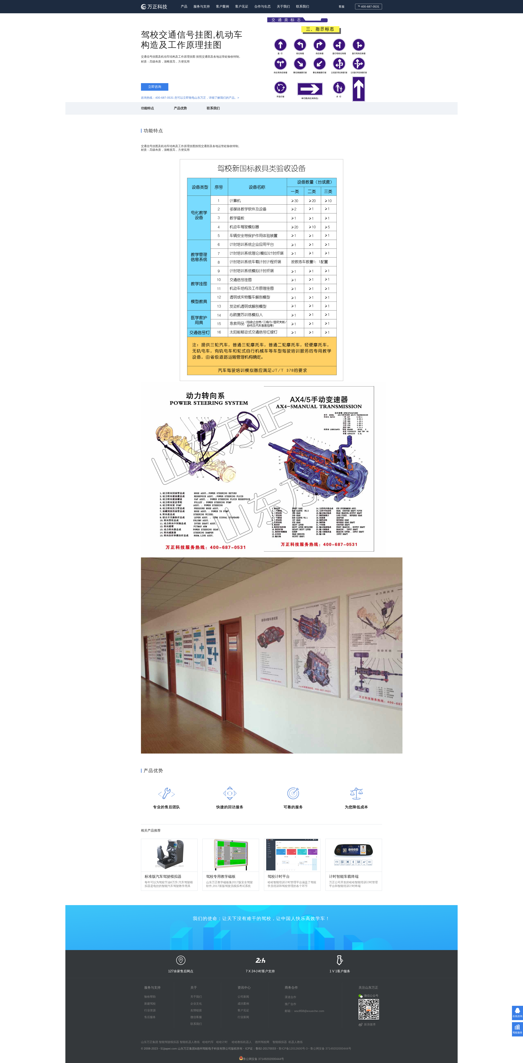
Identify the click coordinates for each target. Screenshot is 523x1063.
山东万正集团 (149, 1042)
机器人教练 (295, 1042)
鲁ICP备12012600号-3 (293, 1048)
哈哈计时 (222, 1042)
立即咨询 (154, 86)
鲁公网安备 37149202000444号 (330, 1048)
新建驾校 (150, 1003)
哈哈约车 (208, 1042)
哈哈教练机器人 (242, 1042)
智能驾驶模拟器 (169, 1042)
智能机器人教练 (190, 1042)
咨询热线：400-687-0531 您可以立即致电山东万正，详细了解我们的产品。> (190, 97)
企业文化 (196, 1003)
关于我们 (283, 6)
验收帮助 (150, 996)
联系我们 (302, 6)
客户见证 (241, 6)
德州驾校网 (262, 1042)
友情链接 (196, 1010)
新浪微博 (369, 1024)
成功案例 (243, 1003)
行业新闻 (243, 1017)
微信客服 (196, 1017)
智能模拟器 (280, 1042)
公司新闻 (243, 996)
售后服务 (150, 1017)
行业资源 (150, 1010)
